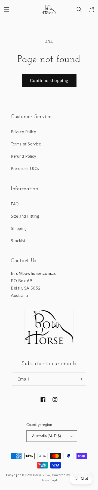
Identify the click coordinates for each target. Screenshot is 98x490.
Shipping (19, 228)
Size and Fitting (25, 216)
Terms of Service (26, 144)
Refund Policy (23, 156)
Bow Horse (33, 475)
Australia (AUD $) (46, 436)
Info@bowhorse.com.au (34, 273)
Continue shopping (49, 80)
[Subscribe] (80, 379)
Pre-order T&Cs (25, 168)
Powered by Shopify (67, 475)
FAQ (15, 204)
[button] (7, 10)
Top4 (53, 480)
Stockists (19, 240)
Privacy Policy (23, 131)
